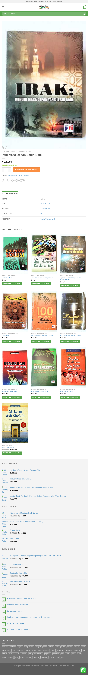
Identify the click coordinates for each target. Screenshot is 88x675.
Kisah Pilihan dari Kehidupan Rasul (42, 278)
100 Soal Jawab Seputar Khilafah (42, 335)
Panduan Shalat (14, 654)
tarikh (62, 657)
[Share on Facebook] (7, 180)
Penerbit (5, 151)
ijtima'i (83, 647)
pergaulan (47, 654)
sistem (22, 657)
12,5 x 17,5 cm (45, 208)
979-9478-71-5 (45, 203)
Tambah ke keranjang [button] (11, 283)
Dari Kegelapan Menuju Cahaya (70, 335)
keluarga (20, 650)
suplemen (44, 657)
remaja (4, 657)
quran (79, 654)
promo (73, 654)
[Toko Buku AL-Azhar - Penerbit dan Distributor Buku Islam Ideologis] (44, 7)
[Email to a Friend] (15, 180)
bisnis (45, 647)
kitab (39, 650)
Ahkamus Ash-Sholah (9, 647)
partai (30, 654)
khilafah (27, 650)
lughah (53, 650)
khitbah (34, 650)
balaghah (38, 647)
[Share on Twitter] (11, 180)
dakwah (51, 647)
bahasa (31, 647)
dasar (57, 647)
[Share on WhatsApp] (3, 180)
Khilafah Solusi (7, 278)
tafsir (57, 657)
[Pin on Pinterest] (19, 180)
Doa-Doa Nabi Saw (66, 391)
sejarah (10, 657)
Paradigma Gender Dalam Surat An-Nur (22, 598)
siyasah (28, 657)
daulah (63, 647)
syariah (51, 657)
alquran (20, 647)
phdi (62, 654)
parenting (23, 654)
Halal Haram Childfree (15, 623)
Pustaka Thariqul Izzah (21, 151)
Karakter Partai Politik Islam (17, 605)
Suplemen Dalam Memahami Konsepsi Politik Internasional (29, 617)
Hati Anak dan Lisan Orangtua (18, 629)
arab (25, 647)
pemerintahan (38, 654)
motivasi (69, 650)
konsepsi (46, 650)
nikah (83, 650)
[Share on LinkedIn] (23, 180)
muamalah (77, 650)
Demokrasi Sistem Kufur (10, 391)
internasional (6, 650)
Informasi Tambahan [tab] (10, 193)
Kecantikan (5, 335)
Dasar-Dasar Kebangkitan (39, 391)
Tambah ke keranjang (26, 170)
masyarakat (60, 650)
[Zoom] (4, 147)
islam (13, 650)
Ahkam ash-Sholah (8, 447)
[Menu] (3, 7)
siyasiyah (36, 657)
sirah (16, 657)
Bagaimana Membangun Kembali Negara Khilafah (71, 279)
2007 (41, 214)
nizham (4, 654)
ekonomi (69, 647)
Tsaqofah (26, 175)
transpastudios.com (14, 611)
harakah (76, 647)
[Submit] (84, 14)
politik (67, 654)
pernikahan (55, 654)
